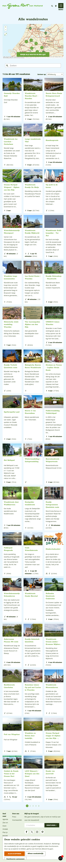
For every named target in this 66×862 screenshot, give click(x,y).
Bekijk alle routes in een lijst (33, 54)
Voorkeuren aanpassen (15, 859)
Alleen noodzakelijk (35, 853)
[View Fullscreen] (5, 34)
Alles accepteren (14, 854)
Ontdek (5, 829)
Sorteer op (41, 74)
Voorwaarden (17, 820)
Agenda (5, 819)
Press (14, 817)
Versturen (51, 825)
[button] (45, 33)
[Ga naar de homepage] (23, 6)
